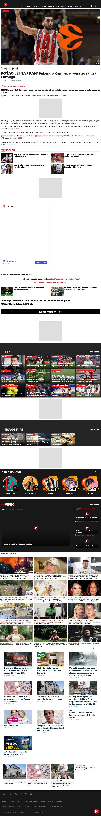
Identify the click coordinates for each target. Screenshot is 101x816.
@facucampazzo (7, 136)
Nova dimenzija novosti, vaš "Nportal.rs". (50, 283)
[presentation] (96, 472)
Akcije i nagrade (40, 806)
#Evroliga (6, 300)
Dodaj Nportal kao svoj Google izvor (14, 86)
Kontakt (12, 806)
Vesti (28, 6)
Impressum (20, 806)
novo (20, 6)
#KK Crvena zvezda (35, 300)
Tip (7, 352)
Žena (62, 6)
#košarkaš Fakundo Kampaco (17, 304)
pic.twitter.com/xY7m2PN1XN (62, 136)
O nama (4, 806)
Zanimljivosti (53, 6)
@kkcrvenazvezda (45, 136)
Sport (70, 6)
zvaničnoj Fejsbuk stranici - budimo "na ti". (63, 279)
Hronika (78, 6)
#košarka (18, 300)
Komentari (47, 311)
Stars (36, 6)
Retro (44, 6)
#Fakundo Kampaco (59, 300)
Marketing (29, 806)
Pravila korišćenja (55, 806)
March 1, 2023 (17, 138)
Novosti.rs (14, 429)
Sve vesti (94, 352)
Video (9, 504)
